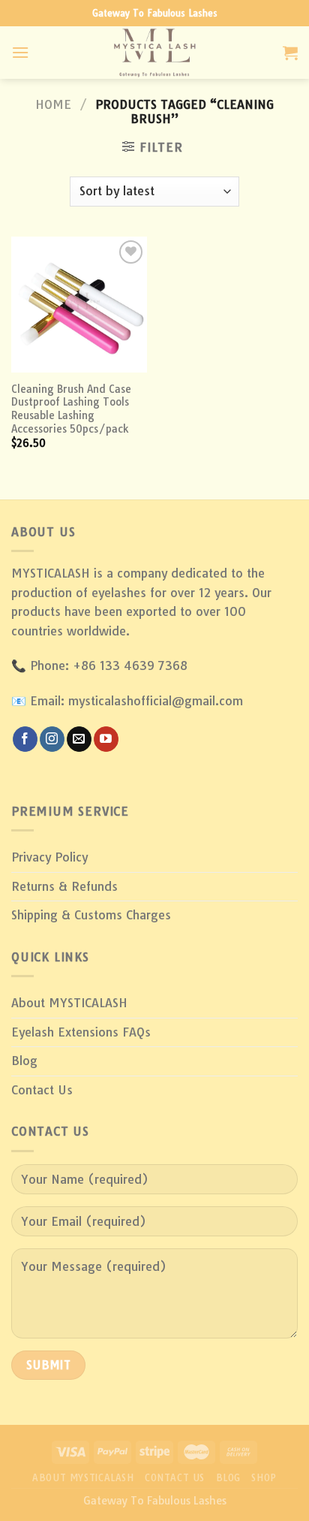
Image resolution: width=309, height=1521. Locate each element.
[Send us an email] (79, 739)
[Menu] (20, 52)
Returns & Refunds (64, 886)
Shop (263, 1477)
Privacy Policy (49, 857)
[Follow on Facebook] (25, 739)
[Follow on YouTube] (106, 739)
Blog (24, 1060)
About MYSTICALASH (69, 1002)
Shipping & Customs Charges (91, 914)
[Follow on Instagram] (52, 739)
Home (53, 104)
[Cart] (290, 52)
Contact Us (42, 1089)
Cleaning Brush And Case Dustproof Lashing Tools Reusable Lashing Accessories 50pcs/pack (71, 408)
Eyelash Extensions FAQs (81, 1032)
